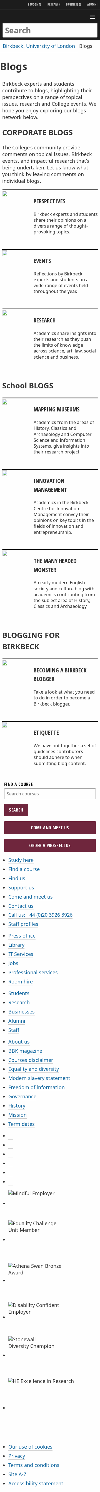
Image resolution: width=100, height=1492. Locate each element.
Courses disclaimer (30, 1060)
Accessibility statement (35, 1483)
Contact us (21, 905)
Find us (16, 878)
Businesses (73, 4)
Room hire (20, 981)
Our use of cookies (30, 1446)
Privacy (16, 1455)
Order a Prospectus (50, 845)
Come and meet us (50, 828)
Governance (22, 1096)
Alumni (92, 4)
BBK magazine (25, 1050)
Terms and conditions (33, 1465)
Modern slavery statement (39, 1078)
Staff (13, 1030)
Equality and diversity (33, 1069)
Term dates (21, 1124)
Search (16, 810)
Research (54, 4)
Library (16, 944)
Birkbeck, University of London (39, 46)
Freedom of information (36, 1087)
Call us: (40, 914)
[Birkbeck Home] (50, 16)
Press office (22, 935)
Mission (17, 1114)
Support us (21, 887)
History (16, 1105)
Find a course (18, 784)
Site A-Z (17, 1474)
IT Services (20, 954)
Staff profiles (23, 924)
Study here (21, 860)
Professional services (33, 972)
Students (34, 4)
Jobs (13, 963)
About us (19, 1041)
